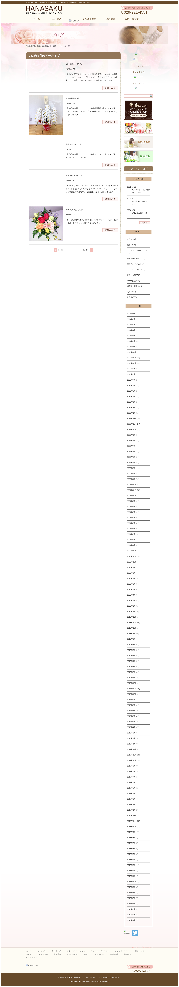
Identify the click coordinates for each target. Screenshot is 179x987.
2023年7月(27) (133, 380)
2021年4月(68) (133, 529)
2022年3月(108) (133, 468)
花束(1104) (131, 245)
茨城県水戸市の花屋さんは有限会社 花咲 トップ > (44, 46)
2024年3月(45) (133, 336)
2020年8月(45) (133, 573)
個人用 (28, 954)
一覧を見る (145, 223)
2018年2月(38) (133, 738)
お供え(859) (132, 297)
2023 (64, 46)
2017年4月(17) (133, 793)
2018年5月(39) (133, 722)
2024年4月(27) (133, 330)
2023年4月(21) (133, 396)
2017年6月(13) (133, 782)
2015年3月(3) (132, 909)
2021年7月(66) (133, 512)
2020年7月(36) (133, 578)
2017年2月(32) (133, 804)
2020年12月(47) (133, 551)
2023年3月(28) (133, 402)
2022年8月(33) (133, 440)
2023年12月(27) (133, 352)
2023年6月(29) (133, 385)
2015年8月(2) (132, 893)
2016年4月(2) (132, 860)
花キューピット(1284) (136, 258)
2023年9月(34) (133, 369)
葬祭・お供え (140, 951)
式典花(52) (131, 292)
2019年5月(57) (133, 656)
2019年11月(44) (133, 622)
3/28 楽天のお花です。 (75, 210)
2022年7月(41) (133, 446)
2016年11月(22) (133, 821)
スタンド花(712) (133, 239)
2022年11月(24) (133, 424)
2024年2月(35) (133, 341)
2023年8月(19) (133, 374)
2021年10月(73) (133, 496)
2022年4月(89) (133, 462)
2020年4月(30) (133, 595)
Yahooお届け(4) (133, 281)
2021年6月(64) (133, 518)
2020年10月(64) (133, 562)
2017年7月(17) (133, 777)
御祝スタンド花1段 (73, 144)
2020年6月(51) (133, 584)
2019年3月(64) (133, 667)
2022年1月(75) (133, 479)
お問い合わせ (72, 954)
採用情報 (127, 954)
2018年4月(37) (133, 727)
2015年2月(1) (132, 915)
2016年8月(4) (132, 838)
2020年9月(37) (133, 567)
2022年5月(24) (133, 457)
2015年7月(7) (132, 898)
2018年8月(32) (133, 705)
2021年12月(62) (133, 485)
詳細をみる (110, 88)
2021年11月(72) (133, 490)
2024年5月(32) (133, 325)
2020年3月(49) (133, 600)
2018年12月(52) (133, 683)
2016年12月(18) (133, 815)
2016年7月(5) (132, 843)
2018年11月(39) (133, 689)
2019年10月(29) (133, 628)
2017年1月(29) (133, 810)
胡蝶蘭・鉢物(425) (134, 286)
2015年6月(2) (132, 904)
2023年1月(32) (133, 413)
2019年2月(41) (133, 672)
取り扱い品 (56, 951)
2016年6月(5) (132, 849)
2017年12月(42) (133, 749)
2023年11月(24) (133, 358)
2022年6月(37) (133, 451)
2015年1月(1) (132, 920)
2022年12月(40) (133, 418)
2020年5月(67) (133, 589)
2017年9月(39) (133, 766)
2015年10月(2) (133, 882)
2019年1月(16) (133, 678)
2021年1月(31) (133, 545)
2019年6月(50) (133, 650)
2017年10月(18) (133, 760)
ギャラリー (99, 954)
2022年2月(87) (133, 474)
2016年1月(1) (132, 876)
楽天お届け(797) (133, 275)
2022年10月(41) (133, 429)
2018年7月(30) (133, 711)
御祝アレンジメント (74, 175)
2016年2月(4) (132, 871)
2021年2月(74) (133, 540)
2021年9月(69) (133, 501)
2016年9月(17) (133, 832)
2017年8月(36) (133, 771)
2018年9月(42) (133, 700)
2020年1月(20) (133, 611)
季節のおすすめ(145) (135, 264)
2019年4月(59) (133, 661)
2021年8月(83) (133, 507)
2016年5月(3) (132, 854)
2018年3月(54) (133, 733)
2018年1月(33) (133, 744)
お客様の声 (113, 954)
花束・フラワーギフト (76, 951)
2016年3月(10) (133, 865)
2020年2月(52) (133, 606)
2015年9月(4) (132, 887)
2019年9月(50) (133, 633)
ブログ (86, 954)
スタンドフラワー (122, 951)
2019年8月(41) (133, 639)
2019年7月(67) (133, 645)
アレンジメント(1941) (136, 269)
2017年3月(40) (133, 799)
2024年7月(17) (133, 314)
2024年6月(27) (133, 319)
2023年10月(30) (133, 363)
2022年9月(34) (133, 435)
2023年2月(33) (133, 407)
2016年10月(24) (133, 826)
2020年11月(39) (133, 556)
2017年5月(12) (133, 788)
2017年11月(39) (133, 755)
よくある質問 (42, 954)
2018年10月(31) (133, 694)
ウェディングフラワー (100, 951)
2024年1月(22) (133, 347)
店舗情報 (57, 954)
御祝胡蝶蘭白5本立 (73, 98)
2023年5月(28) (133, 391)
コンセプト (41, 951)
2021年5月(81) (133, 523)
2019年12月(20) (133, 617)
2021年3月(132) (133, 534)
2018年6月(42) (133, 716)
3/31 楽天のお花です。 (75, 64)
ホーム (28, 951)
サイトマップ (31, 957)
